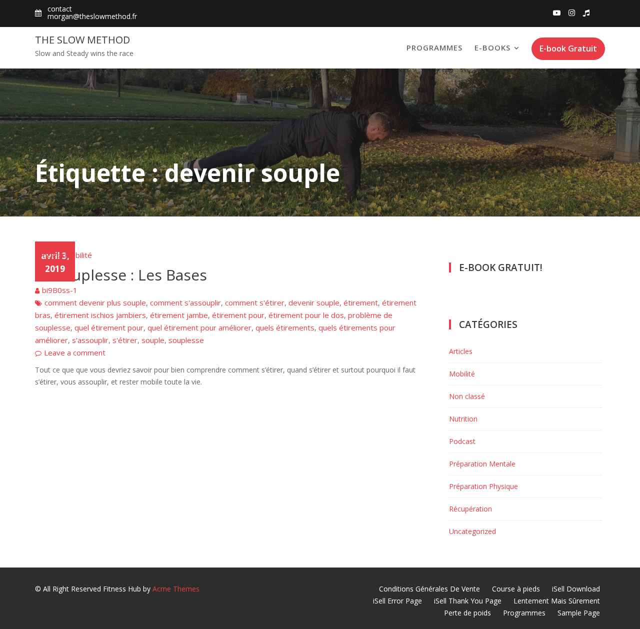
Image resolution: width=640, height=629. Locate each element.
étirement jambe (179, 315)
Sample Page (579, 613)
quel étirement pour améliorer (200, 327)
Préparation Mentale (482, 463)
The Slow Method (82, 39)
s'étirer (125, 340)
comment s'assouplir (185, 303)
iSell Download (576, 589)
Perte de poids (467, 613)
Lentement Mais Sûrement (557, 601)
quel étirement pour (109, 327)
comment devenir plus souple (95, 303)
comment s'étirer (254, 303)
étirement (361, 303)
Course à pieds (516, 589)
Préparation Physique (483, 486)
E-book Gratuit (568, 48)
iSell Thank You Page (468, 601)
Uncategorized (472, 531)
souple (153, 340)
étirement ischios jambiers (100, 315)
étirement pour (238, 315)
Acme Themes (176, 589)
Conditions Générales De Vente (429, 589)
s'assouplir (90, 340)
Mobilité (78, 255)
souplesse (186, 340)
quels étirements (285, 327)
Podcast (462, 441)
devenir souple (314, 303)
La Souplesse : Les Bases (121, 274)
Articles (47, 255)
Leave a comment (75, 353)
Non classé (467, 396)
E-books (492, 47)
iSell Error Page (397, 601)
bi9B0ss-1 (60, 290)
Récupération (470, 509)
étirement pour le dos (306, 315)
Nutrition (463, 419)
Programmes (434, 47)
